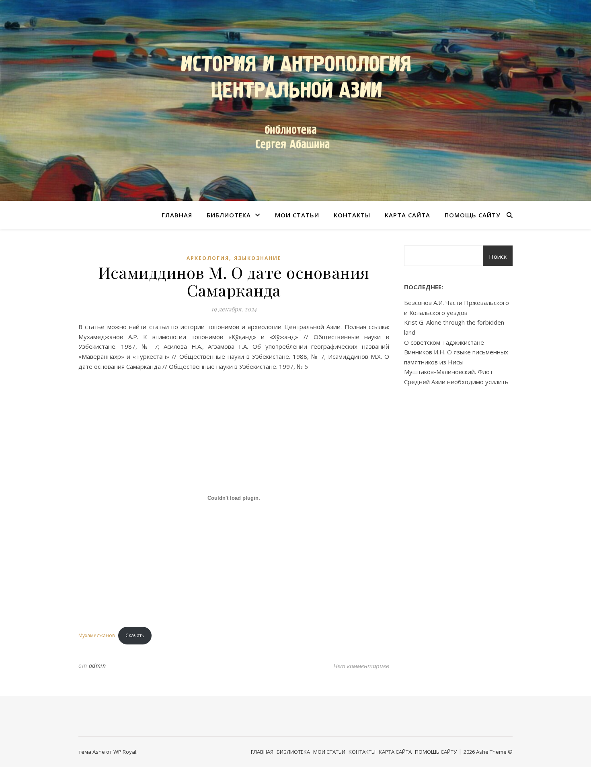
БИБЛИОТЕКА (229, 215)
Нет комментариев (361, 666)
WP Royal (124, 751)
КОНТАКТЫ (352, 215)
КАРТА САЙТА (407, 215)
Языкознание (257, 258)
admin (97, 665)
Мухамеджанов (96, 635)
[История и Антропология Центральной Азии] (295, 100)
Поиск (498, 256)
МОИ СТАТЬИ (297, 215)
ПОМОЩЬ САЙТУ (473, 215)
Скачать (134, 635)
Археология (208, 258)
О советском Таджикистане (444, 342)
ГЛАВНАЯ (177, 215)
